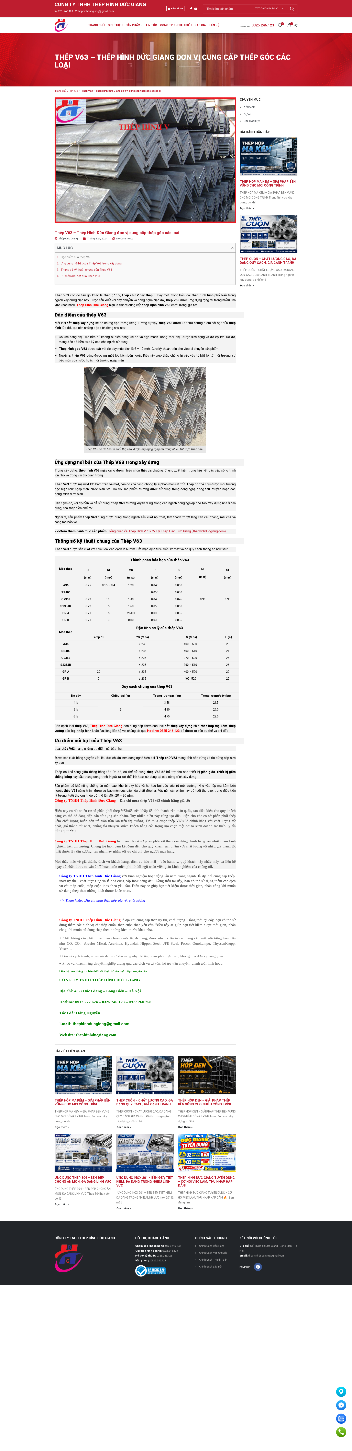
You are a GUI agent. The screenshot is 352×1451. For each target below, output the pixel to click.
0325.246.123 (65, 11)
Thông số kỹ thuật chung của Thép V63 (86, 269)
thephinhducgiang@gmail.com (96, 11)
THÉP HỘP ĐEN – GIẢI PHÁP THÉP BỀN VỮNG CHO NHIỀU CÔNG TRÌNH (205, 1102)
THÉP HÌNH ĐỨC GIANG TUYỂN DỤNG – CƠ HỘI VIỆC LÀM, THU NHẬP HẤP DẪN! (206, 1181)
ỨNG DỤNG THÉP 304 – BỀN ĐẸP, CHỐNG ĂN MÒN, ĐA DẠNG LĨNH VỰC (83, 1180)
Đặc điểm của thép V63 (76, 257)
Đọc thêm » (62, 1127)
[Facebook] (258, 1267)
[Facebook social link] (191, 8)
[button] (232, 248)
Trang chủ (60, 91)
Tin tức (73, 91)
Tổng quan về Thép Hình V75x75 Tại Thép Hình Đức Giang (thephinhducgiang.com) (167, 531)
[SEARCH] (292, 8)
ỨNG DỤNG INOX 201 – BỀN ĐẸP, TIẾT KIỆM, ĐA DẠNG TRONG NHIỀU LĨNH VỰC (144, 1181)
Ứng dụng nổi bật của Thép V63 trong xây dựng (91, 263)
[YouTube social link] (196, 8)
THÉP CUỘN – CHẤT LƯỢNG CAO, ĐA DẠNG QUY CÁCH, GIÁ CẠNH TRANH (144, 1102)
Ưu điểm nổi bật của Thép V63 (80, 276)
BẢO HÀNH (177, 8)
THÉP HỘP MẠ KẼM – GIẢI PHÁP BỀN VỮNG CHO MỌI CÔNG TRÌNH (82, 1102)
